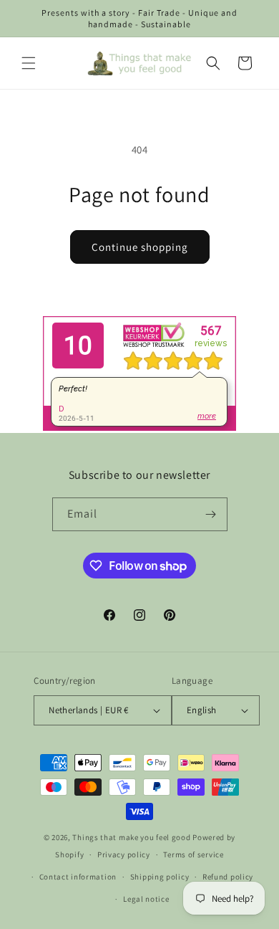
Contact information (78, 877)
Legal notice (146, 899)
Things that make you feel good (131, 837)
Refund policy (227, 877)
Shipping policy (160, 877)
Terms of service (193, 854)
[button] (28, 63)
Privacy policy (123, 854)
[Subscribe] (211, 514)
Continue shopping (140, 247)
